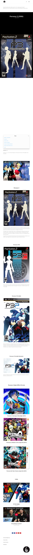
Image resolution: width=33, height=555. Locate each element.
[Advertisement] (16, 26)
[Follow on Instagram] (16, 533)
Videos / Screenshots (7, 137)
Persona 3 (5, 139)
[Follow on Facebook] (12, 533)
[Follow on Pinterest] (20, 533)
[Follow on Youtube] (18, 533)
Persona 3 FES (6, 140)
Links (5, 147)
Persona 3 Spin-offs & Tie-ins (8, 145)
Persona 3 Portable (7, 142)
